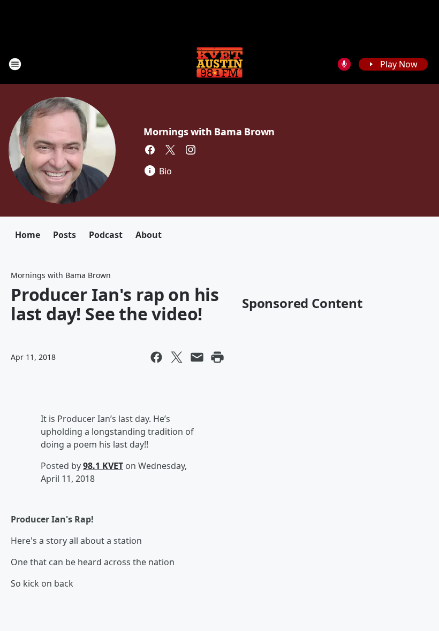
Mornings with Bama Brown (209, 131)
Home (27, 235)
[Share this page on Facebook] (156, 357)
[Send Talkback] (344, 64)
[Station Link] (219, 64)
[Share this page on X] (176, 357)
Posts (64, 235)
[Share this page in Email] (197, 357)
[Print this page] (217, 357)
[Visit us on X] (170, 149)
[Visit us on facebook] (149, 149)
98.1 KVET (103, 466)
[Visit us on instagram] (190, 149)
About (148, 235)
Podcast (106, 235)
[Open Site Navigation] (15, 64)
